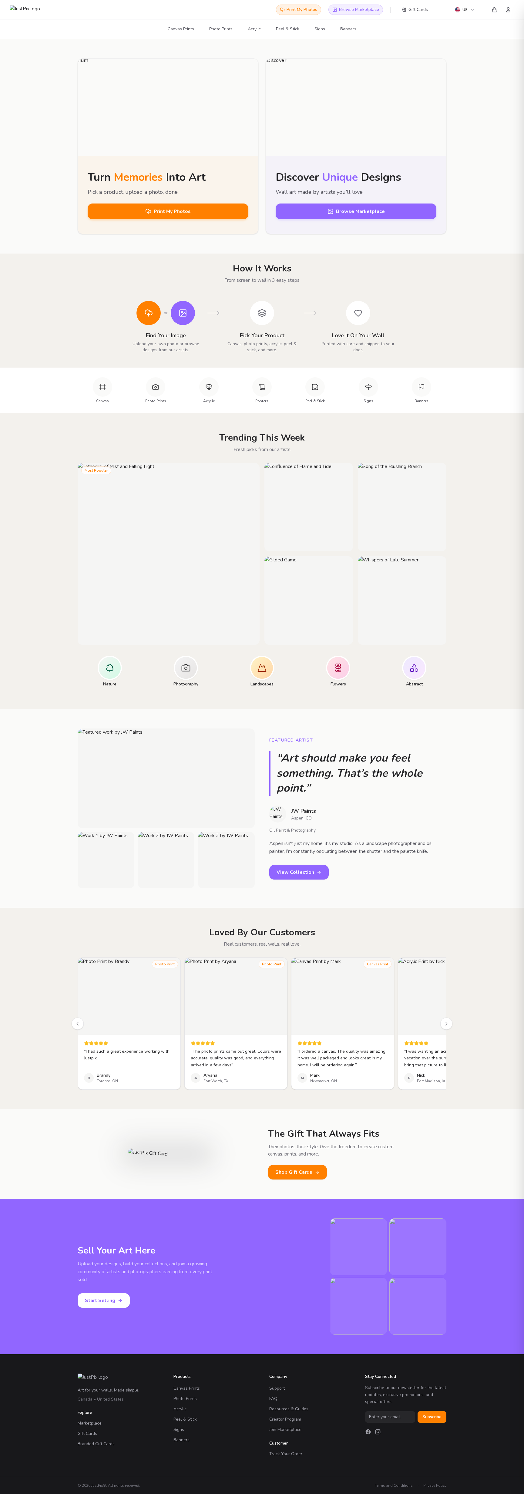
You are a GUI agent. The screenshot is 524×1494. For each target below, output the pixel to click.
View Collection (295, 872)
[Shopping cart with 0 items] (494, 10)
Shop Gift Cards (293, 1172)
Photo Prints (221, 29)
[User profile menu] (508, 10)
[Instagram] (378, 1432)
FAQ (273, 1398)
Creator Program (285, 1419)
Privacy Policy (434, 1485)
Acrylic (254, 29)
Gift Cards (418, 9)
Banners (348, 29)
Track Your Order (285, 1454)
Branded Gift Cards (96, 1444)
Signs (319, 29)
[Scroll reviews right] (446, 1024)
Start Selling (100, 1300)
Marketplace (90, 1423)
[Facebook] (368, 1432)
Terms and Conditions (394, 1485)
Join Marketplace (285, 1429)
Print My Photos (302, 9)
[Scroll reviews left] (78, 1024)
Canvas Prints (181, 29)
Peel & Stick (287, 29)
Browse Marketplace (359, 9)
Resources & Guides (288, 1409)
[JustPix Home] (31, 9)
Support (277, 1388)
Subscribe (432, 1417)
